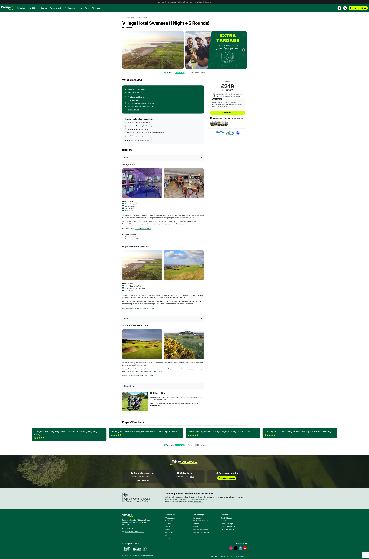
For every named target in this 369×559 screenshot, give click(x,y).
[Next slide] (243, 49)
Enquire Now (227, 113)
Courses (44, 8)
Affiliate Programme (228, 526)
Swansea (128, 28)
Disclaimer (224, 556)
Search (97, 8)
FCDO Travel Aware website (197, 499)
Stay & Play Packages (200, 521)
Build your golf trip (359, 8)
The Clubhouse (70, 8)
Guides (223, 521)
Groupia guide (198, 502)
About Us (168, 524)
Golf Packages (131, 17)
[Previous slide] (125, 49)
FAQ (166, 535)
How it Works (84, 8)
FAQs (192, 476)
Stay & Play (32, 8)
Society (167, 529)
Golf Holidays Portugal (201, 529)
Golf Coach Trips (227, 524)
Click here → (208, 2)
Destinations (21, 8)
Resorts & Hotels (56, 8)
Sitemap (167, 538)
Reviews (167, 526)
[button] (339, 8)
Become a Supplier (227, 529)
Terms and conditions (237, 556)
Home (123, 17)
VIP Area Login (170, 518)
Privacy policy (214, 556)
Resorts (195, 526)
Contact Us (168, 532)
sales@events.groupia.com (134, 531)
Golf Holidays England (201, 532)
